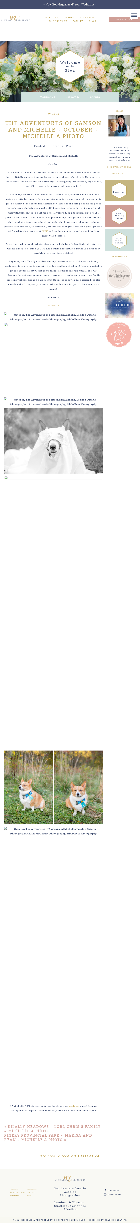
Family (78, 21)
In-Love (73, 96)
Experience (58, 21)
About (69, 17)
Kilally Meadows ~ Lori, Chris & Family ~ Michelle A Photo (52, 1128)
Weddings (47, 96)
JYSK (45, 231)
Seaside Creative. (116, 1220)
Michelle (53, 305)
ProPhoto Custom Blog (71, 1220)
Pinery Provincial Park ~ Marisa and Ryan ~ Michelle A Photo (48, 1137)
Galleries (87, 17)
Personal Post (61, 146)
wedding (74, 1105)
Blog (92, 21)
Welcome (52, 17)
